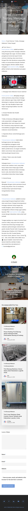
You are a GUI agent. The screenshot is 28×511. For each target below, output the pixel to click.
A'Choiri (7, 30)
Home (3, 41)
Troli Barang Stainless (9, 328)
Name (4, 454)
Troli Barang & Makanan (14, 10)
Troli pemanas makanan (9, 140)
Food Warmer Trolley (14, 8)
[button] (2, 1)
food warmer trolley (13, 67)
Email (4, 461)
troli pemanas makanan (18, 163)
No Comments (21, 30)
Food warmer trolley (7, 49)
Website (4, 468)
